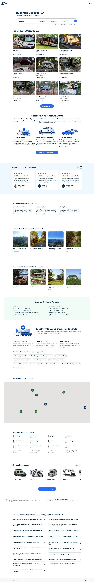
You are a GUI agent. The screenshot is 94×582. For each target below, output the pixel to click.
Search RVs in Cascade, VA (47, 489)
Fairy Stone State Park (36, 286)
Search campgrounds (18, 367)
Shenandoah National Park (37, 248)
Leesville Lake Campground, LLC (71, 364)
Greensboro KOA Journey (53, 364)
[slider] (18, 52)
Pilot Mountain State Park (72, 286)
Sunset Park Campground (20, 364)
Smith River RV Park (60, 356)
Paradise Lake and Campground (22, 360)
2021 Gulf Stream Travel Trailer (70, 176)
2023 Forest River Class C (21, 176)
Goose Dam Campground (39, 360)
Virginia (70, 24)
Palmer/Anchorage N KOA (36, 364)
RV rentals (57, 24)
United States (64, 24)
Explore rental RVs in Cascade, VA (47, 152)
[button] (27, 21)
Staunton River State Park (19, 286)
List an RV (89, 3)
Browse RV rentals (47, 106)
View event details (17, 213)
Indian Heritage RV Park (20, 356)
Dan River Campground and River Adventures (41, 356)
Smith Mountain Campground (56, 360)
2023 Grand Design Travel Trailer (47, 176)
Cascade (76, 24)
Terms (22, 580)
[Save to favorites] (33, 36)
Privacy (27, 580)
